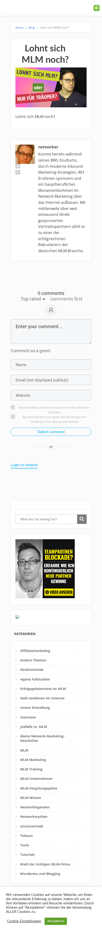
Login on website (24, 465)
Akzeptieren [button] (55, 921)
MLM (24, 750)
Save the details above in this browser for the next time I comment (54, 410)
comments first (66, 299)
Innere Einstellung (35, 707)
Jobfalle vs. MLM (33, 726)
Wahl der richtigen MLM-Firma (45, 864)
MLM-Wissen (30, 797)
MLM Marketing (33, 759)
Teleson (26, 835)
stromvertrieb (31, 826)
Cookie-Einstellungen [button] (24, 921)
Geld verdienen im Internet (42, 698)
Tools (24, 845)
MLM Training (31, 769)
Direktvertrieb (31, 669)
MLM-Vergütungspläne (38, 788)
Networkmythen (33, 816)
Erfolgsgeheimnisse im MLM (43, 688)
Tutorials (27, 854)
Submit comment (51, 432)
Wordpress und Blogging (40, 873)
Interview (28, 717)
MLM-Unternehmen (36, 778)
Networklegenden (35, 807)
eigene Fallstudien (35, 679)
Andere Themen (33, 660)
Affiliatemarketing (35, 650)
